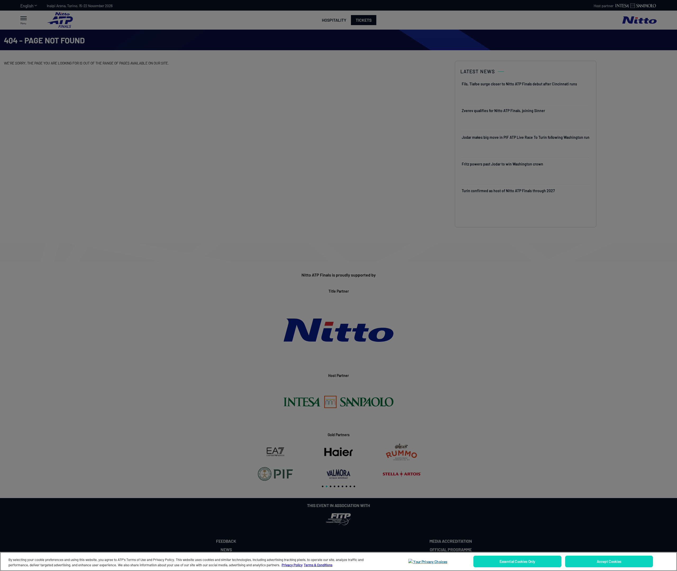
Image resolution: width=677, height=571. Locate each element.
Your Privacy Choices (430, 561)
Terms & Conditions (318, 565)
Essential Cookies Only (517, 561)
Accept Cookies (609, 561)
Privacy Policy (292, 565)
